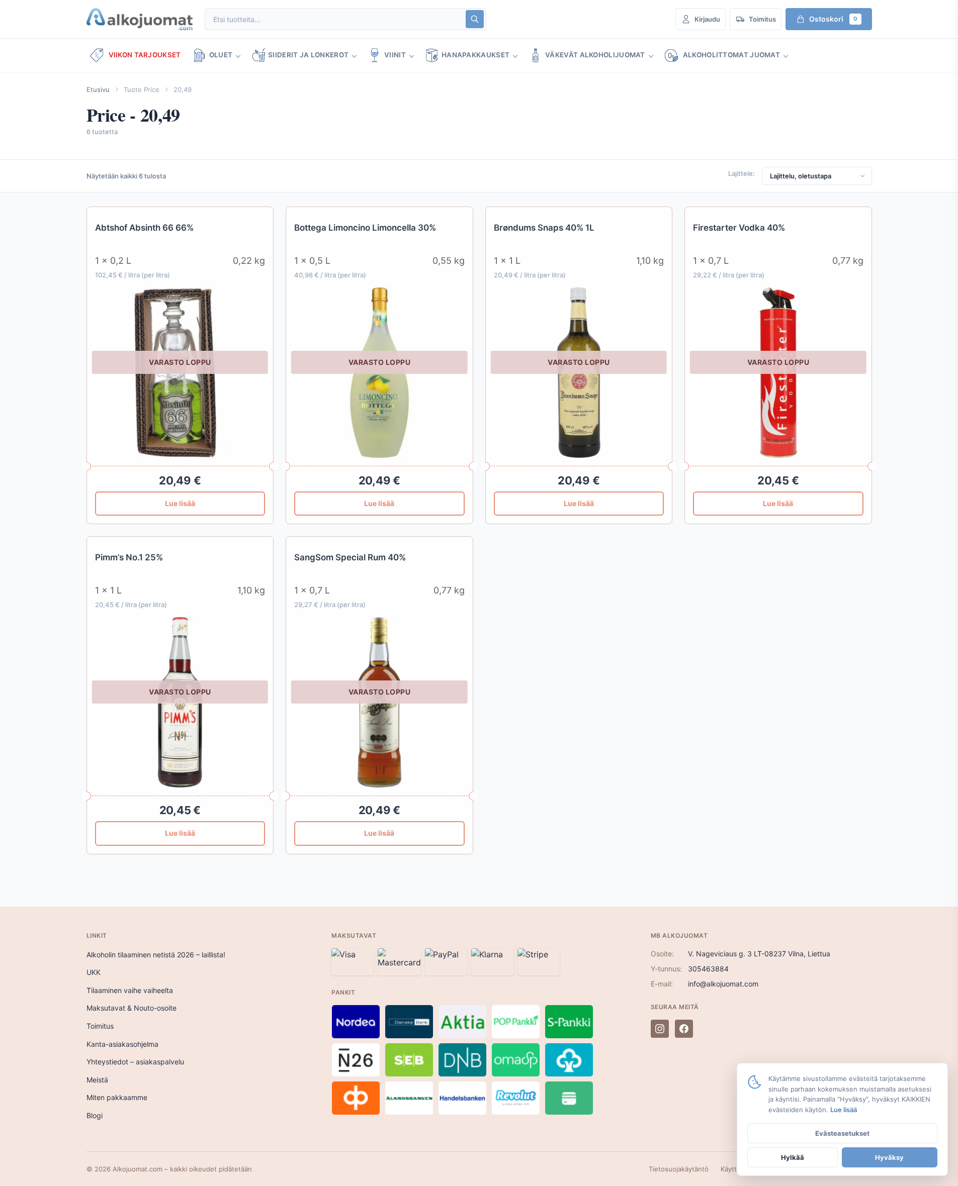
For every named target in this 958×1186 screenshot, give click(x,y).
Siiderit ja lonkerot (308, 55)
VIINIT (395, 55)
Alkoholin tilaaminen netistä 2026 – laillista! (155, 954)
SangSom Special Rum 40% (350, 557)
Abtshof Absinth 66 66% (144, 228)
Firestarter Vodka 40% (739, 228)
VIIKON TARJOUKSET (145, 55)
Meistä (97, 1079)
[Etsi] (475, 19)
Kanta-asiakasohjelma (122, 1044)
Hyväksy (889, 1157)
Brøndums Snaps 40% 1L (544, 228)
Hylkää (792, 1157)
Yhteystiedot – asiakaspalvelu (135, 1061)
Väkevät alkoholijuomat (595, 55)
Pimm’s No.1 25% (129, 557)
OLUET (221, 55)
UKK (93, 972)
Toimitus (100, 1026)
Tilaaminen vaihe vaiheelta (129, 990)
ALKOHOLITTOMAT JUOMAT (731, 55)
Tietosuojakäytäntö (679, 1169)
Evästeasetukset (842, 1133)
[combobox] (334, 19)
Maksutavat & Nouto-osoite (131, 1008)
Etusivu (98, 89)
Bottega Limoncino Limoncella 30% (365, 228)
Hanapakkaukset (475, 55)
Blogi (94, 1115)
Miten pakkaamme (116, 1097)
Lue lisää (180, 503)
